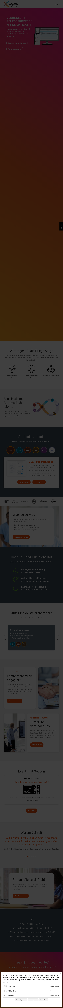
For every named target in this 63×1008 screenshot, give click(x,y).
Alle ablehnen (43, 1000)
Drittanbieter (12, 991)
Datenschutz (40, 980)
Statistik (11, 996)
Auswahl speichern (21, 1000)
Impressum (28, 1004)
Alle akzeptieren (33, 1000)
